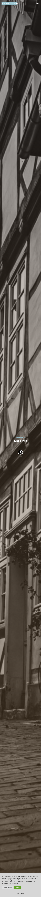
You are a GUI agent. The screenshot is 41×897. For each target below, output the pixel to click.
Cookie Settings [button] (8, 887)
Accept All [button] (17, 887)
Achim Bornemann (10, 3)
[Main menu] (37, 3)
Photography (20, 437)
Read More (20, 893)
